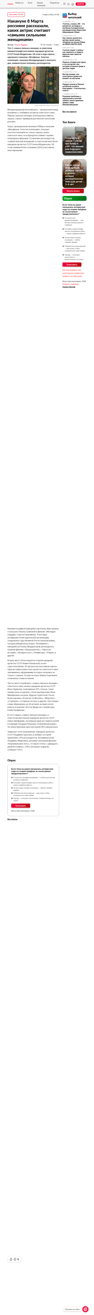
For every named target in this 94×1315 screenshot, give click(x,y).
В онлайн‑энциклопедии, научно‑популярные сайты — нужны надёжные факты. (34, 784)
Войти (80, 4)
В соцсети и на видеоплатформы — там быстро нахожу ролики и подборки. (34, 779)
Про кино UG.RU (16, 14)
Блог (30, 2)
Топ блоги (68, 122)
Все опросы (12, 819)
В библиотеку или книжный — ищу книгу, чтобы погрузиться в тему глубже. (31, 794)
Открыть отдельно (70, 284)
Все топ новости (69, 112)
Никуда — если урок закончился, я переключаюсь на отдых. (33, 799)
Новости (19, 2)
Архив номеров (41, 4)
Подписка (54, 2)
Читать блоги (73, 191)
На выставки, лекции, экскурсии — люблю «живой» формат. (33, 789)
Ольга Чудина (20, 44)
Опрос (68, 198)
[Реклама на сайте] (85, 1309)
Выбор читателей (74, 15)
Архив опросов (68, 287)
